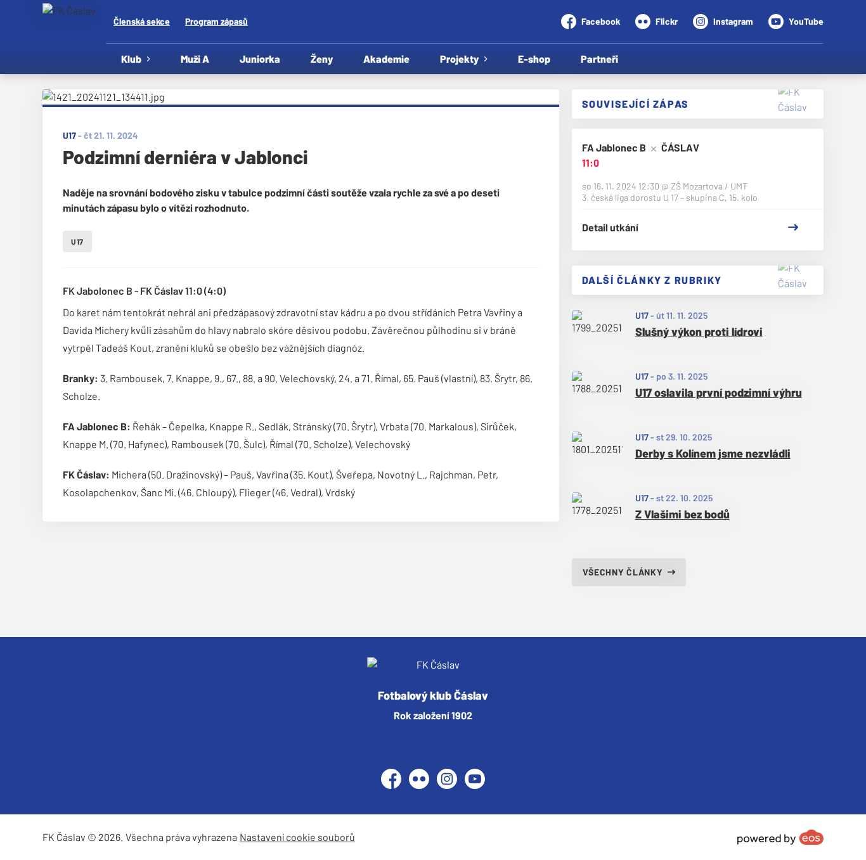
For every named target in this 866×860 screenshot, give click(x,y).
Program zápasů (216, 21)
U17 (642, 315)
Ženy (322, 59)
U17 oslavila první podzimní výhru (718, 392)
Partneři (599, 59)
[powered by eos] (780, 837)
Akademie (386, 59)
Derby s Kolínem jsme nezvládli (713, 453)
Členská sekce (141, 21)
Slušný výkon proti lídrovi (699, 331)
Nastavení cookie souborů (297, 837)
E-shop (534, 59)
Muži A (195, 59)
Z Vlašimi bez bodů (682, 514)
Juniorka (260, 59)
